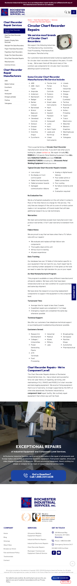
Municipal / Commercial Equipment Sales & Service (37, 552)
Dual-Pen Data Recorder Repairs (13, 36)
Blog (5, 537)
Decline (66, 582)
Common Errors (10, 65)
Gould (6, 90)
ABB (6, 81)
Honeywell (8, 93)
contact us (46, 152)
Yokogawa (8, 103)
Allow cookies (60, 578)
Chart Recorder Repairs (36, 547)
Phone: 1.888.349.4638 (62, 541)
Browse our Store (10, 549)
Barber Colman (9, 84)
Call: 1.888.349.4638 (41, 476)
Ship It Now (8, 545)
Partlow (7, 100)
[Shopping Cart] (69, 12)
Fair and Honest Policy (11, 552)
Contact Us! (73, 292)
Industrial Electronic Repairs (38, 543)
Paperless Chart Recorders (13, 52)
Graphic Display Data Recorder (11, 41)
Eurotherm (8, 87)
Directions (58, 537)
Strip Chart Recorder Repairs (14, 58)
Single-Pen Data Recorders (14, 55)
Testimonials (8, 556)
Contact (7, 560)
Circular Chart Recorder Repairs (12, 31)
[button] (66, 12)
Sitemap (7, 541)
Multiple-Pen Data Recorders (14, 45)
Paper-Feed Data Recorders (14, 49)
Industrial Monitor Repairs (37, 539)
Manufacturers (9, 62)
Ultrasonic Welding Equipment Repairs (34, 534)
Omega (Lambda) (10, 97)
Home (6, 533)
